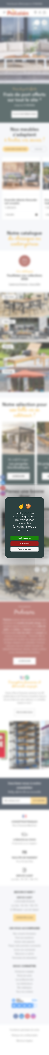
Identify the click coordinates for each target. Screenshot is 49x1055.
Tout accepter (24, 538)
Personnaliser (24, 549)
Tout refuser (24, 543)
